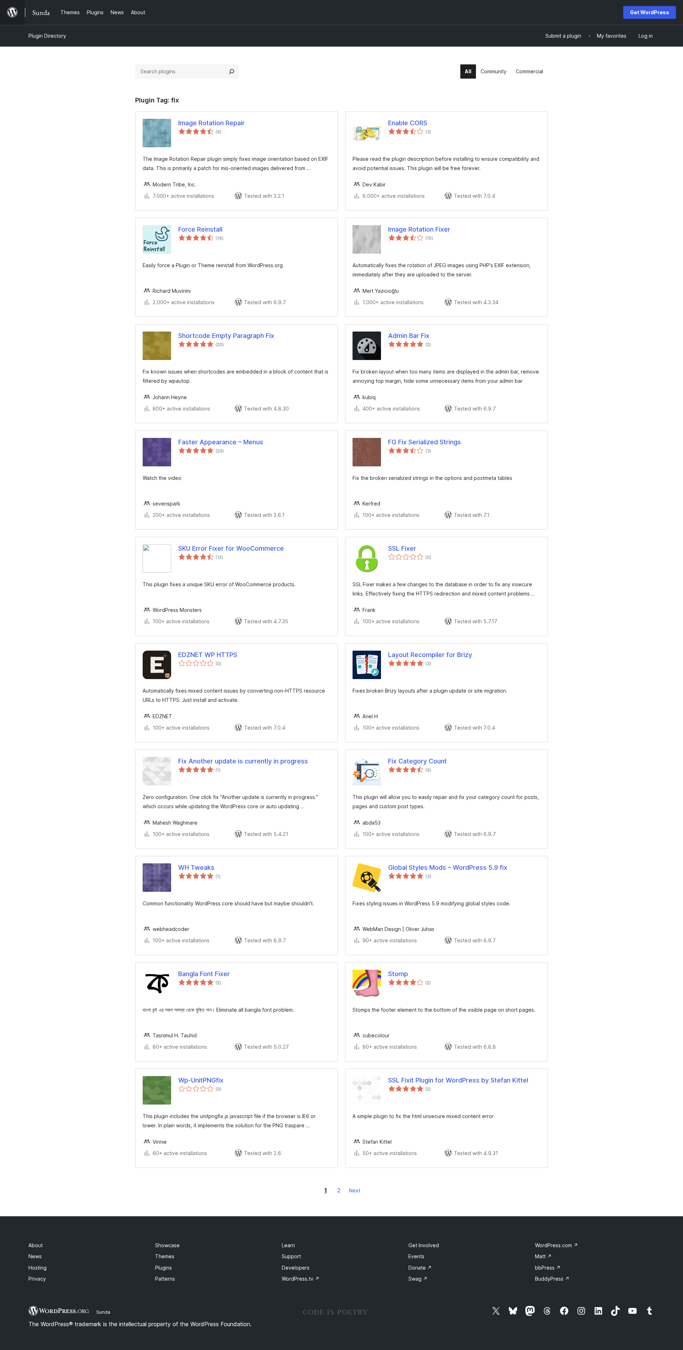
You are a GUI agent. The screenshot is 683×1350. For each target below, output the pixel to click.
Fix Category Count (417, 761)
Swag (418, 1279)
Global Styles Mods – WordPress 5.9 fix (447, 867)
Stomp (398, 974)
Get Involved (423, 1245)
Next (354, 1190)
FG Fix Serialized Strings (424, 442)
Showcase (167, 1245)
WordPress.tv (300, 1279)
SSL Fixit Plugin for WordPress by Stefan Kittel (458, 1080)
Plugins (163, 1268)
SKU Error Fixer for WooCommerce (231, 548)
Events (416, 1256)
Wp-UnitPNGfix (200, 1080)
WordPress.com (556, 1245)
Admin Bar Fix (408, 335)
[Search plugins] (231, 71)
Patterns (165, 1279)
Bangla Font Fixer (204, 974)
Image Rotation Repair (211, 123)
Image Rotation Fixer (419, 229)
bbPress (548, 1268)
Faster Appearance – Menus (220, 442)
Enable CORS (407, 123)
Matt (543, 1256)
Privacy (37, 1279)
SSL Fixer (402, 548)
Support (291, 1256)
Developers (295, 1268)
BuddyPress (552, 1279)
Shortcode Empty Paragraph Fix (226, 335)
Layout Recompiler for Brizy (430, 654)
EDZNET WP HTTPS (207, 654)
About (35, 1245)
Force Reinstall (200, 229)
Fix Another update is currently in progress (243, 761)
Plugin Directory (47, 36)
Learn (288, 1245)
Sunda (103, 1312)
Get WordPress (649, 12)
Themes (164, 1256)
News (35, 1256)
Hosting (37, 1268)
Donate (420, 1268)
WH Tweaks (196, 867)
